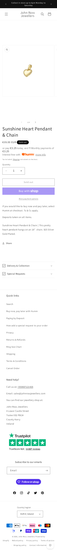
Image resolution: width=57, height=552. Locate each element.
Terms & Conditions (16, 361)
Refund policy (17, 540)
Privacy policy (32, 540)
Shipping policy (20, 545)
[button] (6, 14)
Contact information (38, 545)
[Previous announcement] (5, 4)
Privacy (9, 332)
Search (9, 304)
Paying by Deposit (15, 318)
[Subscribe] (46, 470)
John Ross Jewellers (26, 536)
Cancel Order (13, 368)
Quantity (6, 164)
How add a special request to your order (27, 325)
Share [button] (9, 243)
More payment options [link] (28, 198)
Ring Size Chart (14, 346)
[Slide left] (21, 122)
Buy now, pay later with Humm (22, 311)
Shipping (16, 159)
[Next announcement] (51, 4)
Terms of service (47, 540)
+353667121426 (25, 386)
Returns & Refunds (15, 339)
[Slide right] (35, 122)
